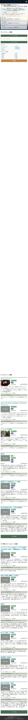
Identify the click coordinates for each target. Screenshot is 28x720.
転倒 (16, 55)
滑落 (3, 57)
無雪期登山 (18, 47)
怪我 (3, 54)
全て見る (15, 536)
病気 (16, 53)
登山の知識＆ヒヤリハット (14, 5)
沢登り (17, 46)
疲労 (3, 58)
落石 (16, 54)
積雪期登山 (18, 48)
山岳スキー (4, 50)
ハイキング (4, 47)
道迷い (17, 57)
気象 (3, 55)
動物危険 (4, 53)
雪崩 (16, 58)
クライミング (4, 46)
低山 (3, 48)
